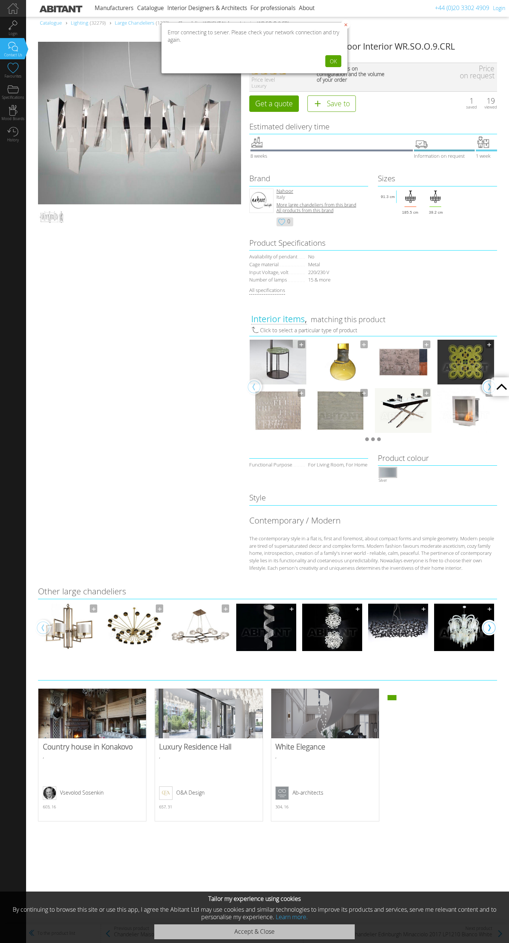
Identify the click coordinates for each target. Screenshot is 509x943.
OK (333, 61)
